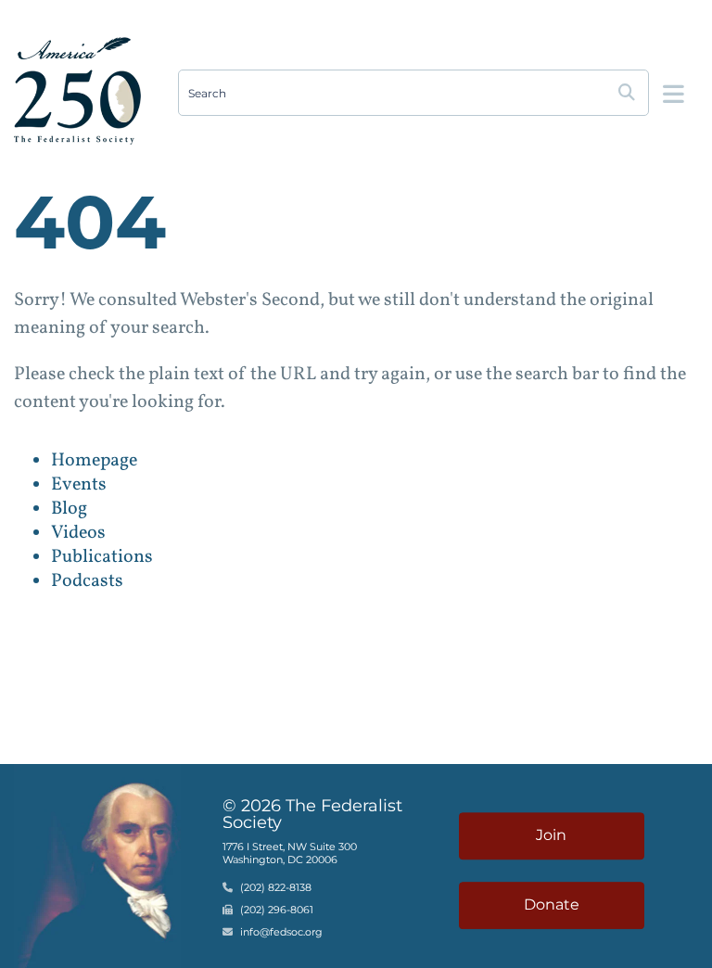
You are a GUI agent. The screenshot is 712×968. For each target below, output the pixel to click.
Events (79, 485)
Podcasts (87, 581)
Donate (551, 904)
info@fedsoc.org (281, 931)
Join (551, 835)
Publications (102, 557)
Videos (78, 533)
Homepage (94, 461)
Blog (69, 509)
